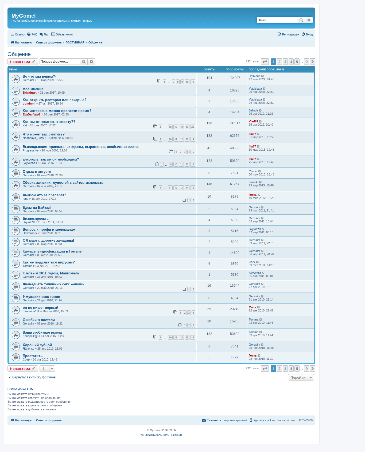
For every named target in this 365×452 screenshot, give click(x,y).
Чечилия (254, 76)
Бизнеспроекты (36, 219)
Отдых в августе (37, 172)
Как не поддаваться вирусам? (49, 262)
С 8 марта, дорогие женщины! (48, 240)
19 (187, 127)
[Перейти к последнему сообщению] (263, 76)
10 (187, 81)
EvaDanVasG (32, 114)
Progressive (30, 150)
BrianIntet (30, 92)
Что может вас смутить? (44, 134)
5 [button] (297, 61)
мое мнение (33, 89)
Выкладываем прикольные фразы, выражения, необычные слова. (81, 147)
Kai (25, 125)
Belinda (253, 110)
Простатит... (33, 356)
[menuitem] (32, 34)
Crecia (253, 171)
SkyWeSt (29, 163)
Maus (252, 307)
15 (192, 187)
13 (187, 139)
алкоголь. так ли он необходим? (51, 159)
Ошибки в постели (39, 320)
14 (192, 139)
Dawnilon (28, 233)
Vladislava (255, 88)
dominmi (29, 103)
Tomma (27, 265)
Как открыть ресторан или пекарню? (55, 100)
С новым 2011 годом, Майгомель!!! (53, 273)
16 (170, 127)
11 (192, 81)
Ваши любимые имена (42, 332)
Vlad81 (253, 121)
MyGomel (23, 16)
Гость (253, 194)
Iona (25, 198)
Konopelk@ (30, 336)
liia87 (252, 133)
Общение (19, 54)
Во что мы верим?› (39, 76)
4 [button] (291, 61)
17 (175, 127)
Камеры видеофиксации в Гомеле (52, 251)
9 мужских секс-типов (41, 297)
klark (252, 261)
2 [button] (279, 61)
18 (181, 127)
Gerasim (28, 80)
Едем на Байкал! (37, 208)
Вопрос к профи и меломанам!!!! (51, 229)
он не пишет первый (40, 308)
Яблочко (28, 348)
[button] (265, 61)
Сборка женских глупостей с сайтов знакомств (63, 183)
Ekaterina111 (31, 311)
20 (192, 127)
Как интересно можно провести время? (57, 111)
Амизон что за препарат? (44, 195)
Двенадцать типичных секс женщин (53, 284)
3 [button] (285, 61)
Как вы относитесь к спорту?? (49, 122)
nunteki (253, 182)
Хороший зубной (37, 345)
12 (181, 139)
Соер (26, 359)
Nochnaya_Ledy (33, 137)
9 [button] (307, 61)
